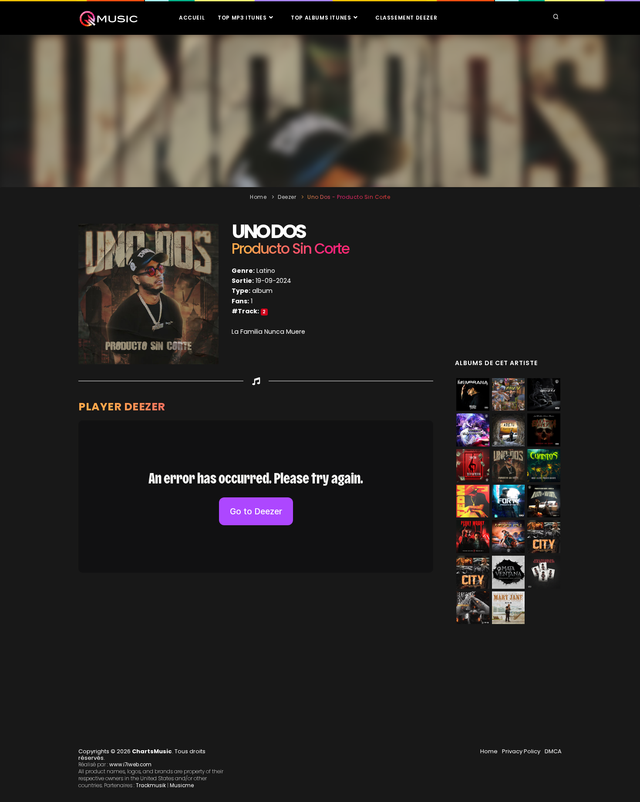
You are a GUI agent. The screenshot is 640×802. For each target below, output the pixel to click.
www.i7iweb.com (130, 764)
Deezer (287, 197)
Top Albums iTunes (322, 17)
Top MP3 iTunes (243, 17)
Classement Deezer (406, 17)
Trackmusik (151, 785)
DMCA (553, 751)
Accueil (192, 17)
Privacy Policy (521, 751)
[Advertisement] (320, 111)
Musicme (182, 785)
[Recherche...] (556, 17)
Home (258, 197)
